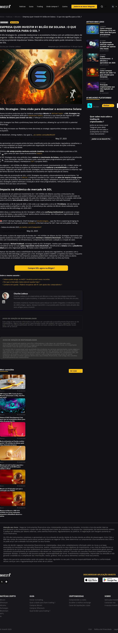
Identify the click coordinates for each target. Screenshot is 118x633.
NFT (32, 161)
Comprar (103, 26)
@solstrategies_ (43, 221)
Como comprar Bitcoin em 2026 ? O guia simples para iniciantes (108, 74)
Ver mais (75, 371)
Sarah (80, 46)
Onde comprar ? (52, 6)
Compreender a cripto (77, 600)
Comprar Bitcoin (36, 605)
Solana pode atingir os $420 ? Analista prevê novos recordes (26, 279)
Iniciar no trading (36, 600)
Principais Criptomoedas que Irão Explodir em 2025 (107, 88)
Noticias (9, 17)
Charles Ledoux (15, 46)
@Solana (31, 223)
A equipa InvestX (111, 605)
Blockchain (4, 611)
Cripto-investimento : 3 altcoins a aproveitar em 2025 (107, 59)
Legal (116, 629)
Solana (39, 153)
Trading (40, 6)
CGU (90, 629)
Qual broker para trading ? (40, 611)
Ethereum (4, 602)
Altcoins (18, 17)
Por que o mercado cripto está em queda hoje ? (21, 282)
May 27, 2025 (61, 138)
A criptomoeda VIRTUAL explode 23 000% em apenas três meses (108, 45)
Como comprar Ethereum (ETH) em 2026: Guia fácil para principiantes (108, 31)
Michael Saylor (57, 113)
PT (106, 6)
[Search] (102, 7)
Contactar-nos (110, 602)
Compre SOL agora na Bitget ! (41, 268)
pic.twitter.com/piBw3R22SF (44, 135)
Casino (64, 6)
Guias (31, 6)
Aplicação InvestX (111, 600)
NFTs (2, 613)
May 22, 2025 (32, 231)
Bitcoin (25, 177)
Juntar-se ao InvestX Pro (101, 139)
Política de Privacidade (103, 629)
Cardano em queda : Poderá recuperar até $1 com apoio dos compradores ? (32, 285)
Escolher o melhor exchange (80, 602)
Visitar (108, 105)
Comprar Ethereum (37, 608)
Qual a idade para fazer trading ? (42, 602)
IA (0, 616)
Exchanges (4, 608)
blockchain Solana (36, 115)
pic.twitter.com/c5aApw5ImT (30, 227)
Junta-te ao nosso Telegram (84, 6)
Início (2, 17)
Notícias (22, 6)
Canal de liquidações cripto (79, 605)
